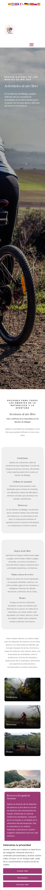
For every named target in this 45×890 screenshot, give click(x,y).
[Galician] (22, 4)
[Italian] (29, 4)
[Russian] (35, 4)
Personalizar (22, 878)
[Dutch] (12, 4)
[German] (26, 4)
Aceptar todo (22, 871)
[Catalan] (9, 4)
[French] (19, 4)
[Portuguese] (32, 4)
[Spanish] (38, 4)
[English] (16, 4)
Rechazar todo (22, 884)
